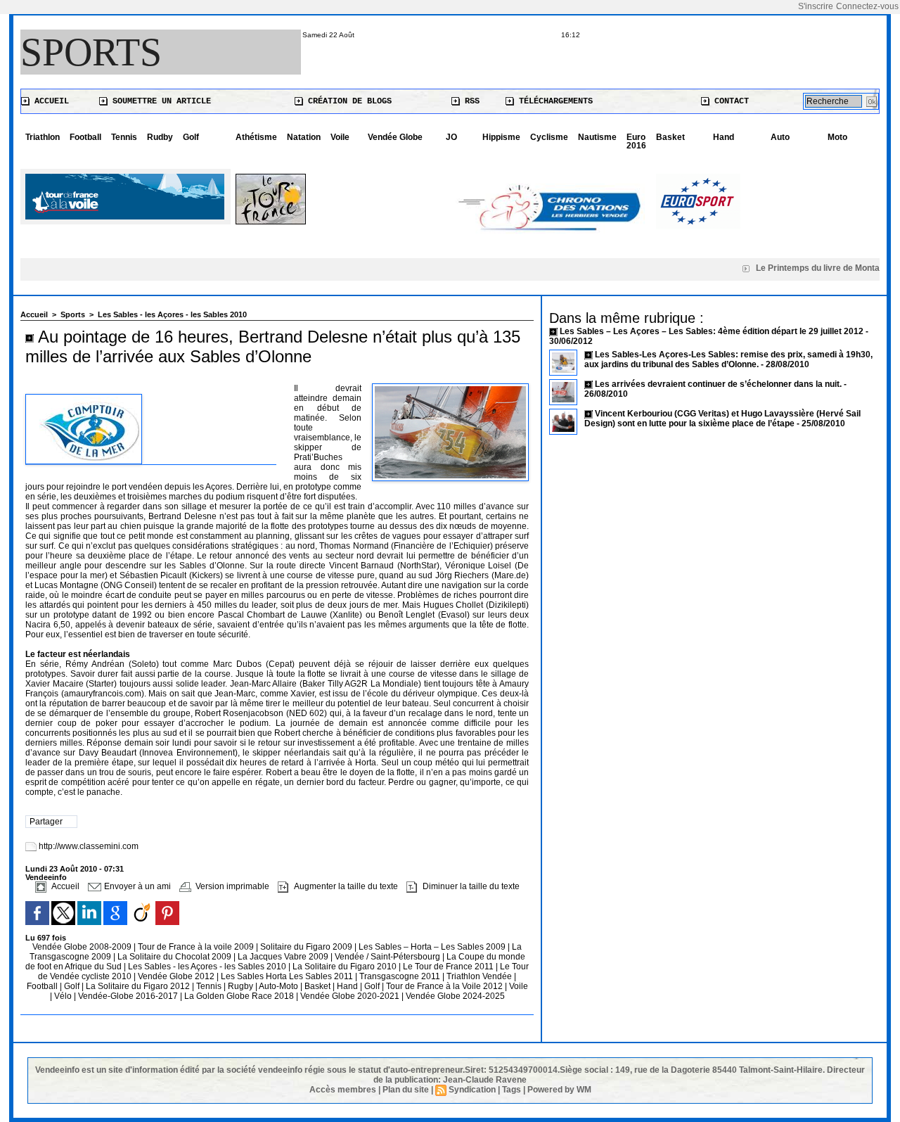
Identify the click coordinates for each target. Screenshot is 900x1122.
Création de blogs (347, 101)
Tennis (124, 137)
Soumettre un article (159, 101)
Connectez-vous (867, 6)
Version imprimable (231, 886)
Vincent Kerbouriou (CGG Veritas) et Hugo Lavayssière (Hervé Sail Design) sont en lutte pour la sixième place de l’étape (722, 418)
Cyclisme (549, 137)
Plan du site (405, 1090)
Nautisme (597, 137)
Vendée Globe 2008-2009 (83, 947)
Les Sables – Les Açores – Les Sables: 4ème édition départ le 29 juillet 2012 (711, 331)
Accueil (49, 101)
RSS (470, 101)
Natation (304, 137)
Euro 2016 (636, 141)
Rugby (241, 986)
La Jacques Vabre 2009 (284, 957)
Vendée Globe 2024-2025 (455, 996)
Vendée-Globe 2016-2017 (128, 996)
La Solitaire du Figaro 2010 (345, 966)
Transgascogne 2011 (400, 976)
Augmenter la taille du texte (345, 886)
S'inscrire (815, 6)
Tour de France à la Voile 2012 (445, 986)
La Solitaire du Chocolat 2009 (175, 957)
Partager (46, 822)
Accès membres (342, 1090)
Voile (339, 137)
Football (85, 137)
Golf (191, 137)
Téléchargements (553, 101)
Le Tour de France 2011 (448, 966)
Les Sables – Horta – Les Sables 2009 (433, 947)
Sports (91, 52)
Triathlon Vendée (480, 976)
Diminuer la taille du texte (470, 886)
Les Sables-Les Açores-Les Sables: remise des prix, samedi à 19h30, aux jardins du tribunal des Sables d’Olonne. (728, 359)
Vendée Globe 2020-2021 (350, 996)
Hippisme (501, 137)
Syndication (472, 1090)
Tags (511, 1090)
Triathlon (42, 137)
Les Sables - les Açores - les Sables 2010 (172, 314)
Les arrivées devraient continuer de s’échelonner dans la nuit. (718, 384)
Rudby (160, 137)
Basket (670, 137)
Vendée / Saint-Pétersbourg (388, 957)
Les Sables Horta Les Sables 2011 (287, 976)
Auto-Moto (279, 986)
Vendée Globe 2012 (177, 976)
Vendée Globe (395, 137)
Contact (729, 101)
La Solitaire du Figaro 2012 (139, 986)
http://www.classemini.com (89, 846)
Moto (837, 137)
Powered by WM (559, 1090)
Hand (723, 137)
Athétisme (256, 137)
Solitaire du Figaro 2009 (307, 947)
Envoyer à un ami (136, 886)
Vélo (63, 996)
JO (451, 137)
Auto (780, 137)
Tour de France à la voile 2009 (197, 947)
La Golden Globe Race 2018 (240, 996)
